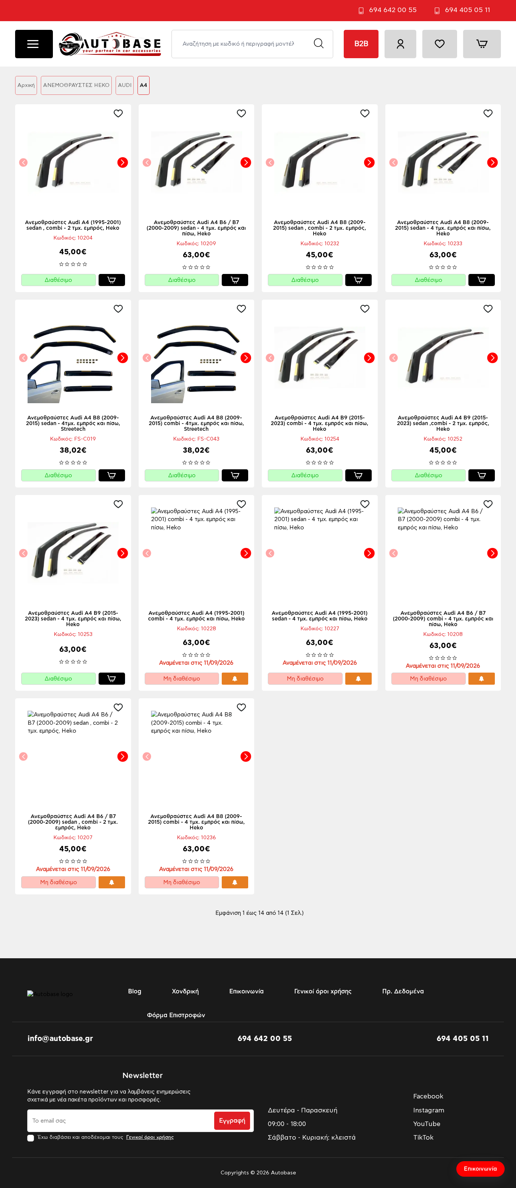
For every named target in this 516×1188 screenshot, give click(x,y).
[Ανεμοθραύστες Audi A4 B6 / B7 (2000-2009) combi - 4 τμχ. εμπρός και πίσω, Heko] (443, 553)
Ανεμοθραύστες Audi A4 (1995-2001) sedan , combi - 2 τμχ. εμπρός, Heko (73, 225)
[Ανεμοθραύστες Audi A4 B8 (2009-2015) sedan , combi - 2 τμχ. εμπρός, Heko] (319, 162)
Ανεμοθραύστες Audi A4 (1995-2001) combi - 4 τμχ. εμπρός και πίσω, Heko (196, 616)
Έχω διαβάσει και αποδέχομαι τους (105, 1137)
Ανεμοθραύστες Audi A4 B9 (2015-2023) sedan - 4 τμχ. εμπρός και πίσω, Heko (73, 619)
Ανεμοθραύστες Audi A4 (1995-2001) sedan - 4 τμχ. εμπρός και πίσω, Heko (320, 616)
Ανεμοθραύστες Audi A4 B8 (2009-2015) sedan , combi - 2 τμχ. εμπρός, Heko (319, 228)
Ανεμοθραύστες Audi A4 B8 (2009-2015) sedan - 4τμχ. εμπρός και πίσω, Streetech (73, 423)
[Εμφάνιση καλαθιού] (482, 44)
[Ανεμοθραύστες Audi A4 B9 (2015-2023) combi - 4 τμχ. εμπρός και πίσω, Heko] (319, 357)
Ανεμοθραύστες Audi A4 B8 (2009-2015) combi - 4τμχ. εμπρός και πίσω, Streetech (196, 423)
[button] (120, 113)
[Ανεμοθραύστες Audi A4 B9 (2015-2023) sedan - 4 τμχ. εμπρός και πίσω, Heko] (73, 553)
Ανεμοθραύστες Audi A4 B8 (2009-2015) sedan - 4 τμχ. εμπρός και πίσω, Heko (443, 228)
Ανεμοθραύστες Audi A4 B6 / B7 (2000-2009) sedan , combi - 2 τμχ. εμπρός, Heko (73, 822)
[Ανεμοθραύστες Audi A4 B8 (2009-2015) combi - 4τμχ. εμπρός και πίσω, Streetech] (196, 357)
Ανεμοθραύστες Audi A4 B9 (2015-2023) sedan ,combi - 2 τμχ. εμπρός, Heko (443, 423)
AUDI (124, 85)
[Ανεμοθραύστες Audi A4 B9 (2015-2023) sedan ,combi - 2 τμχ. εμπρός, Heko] (443, 357)
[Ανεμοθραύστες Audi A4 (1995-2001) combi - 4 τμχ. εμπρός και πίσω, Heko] (196, 553)
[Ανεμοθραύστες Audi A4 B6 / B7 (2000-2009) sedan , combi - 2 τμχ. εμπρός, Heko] (73, 756)
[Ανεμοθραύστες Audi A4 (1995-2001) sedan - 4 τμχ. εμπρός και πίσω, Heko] (319, 553)
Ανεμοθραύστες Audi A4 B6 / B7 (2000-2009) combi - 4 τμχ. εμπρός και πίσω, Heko (443, 619)
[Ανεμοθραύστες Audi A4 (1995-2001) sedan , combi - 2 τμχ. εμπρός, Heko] (73, 162)
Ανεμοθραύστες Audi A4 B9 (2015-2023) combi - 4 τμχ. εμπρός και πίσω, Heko (319, 423)
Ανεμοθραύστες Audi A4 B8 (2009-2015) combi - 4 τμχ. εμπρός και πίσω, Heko (196, 822)
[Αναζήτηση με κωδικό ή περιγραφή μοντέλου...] (318, 44)
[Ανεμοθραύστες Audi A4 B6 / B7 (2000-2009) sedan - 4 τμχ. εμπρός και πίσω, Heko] (196, 162)
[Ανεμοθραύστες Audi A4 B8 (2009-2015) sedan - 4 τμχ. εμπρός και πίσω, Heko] (443, 162)
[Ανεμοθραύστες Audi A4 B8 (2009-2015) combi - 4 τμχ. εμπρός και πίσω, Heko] (196, 756)
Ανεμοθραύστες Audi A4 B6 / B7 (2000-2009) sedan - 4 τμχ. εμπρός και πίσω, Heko (196, 228)
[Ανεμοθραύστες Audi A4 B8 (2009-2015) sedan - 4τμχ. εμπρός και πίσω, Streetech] (73, 357)
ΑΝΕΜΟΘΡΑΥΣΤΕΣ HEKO (76, 85)
